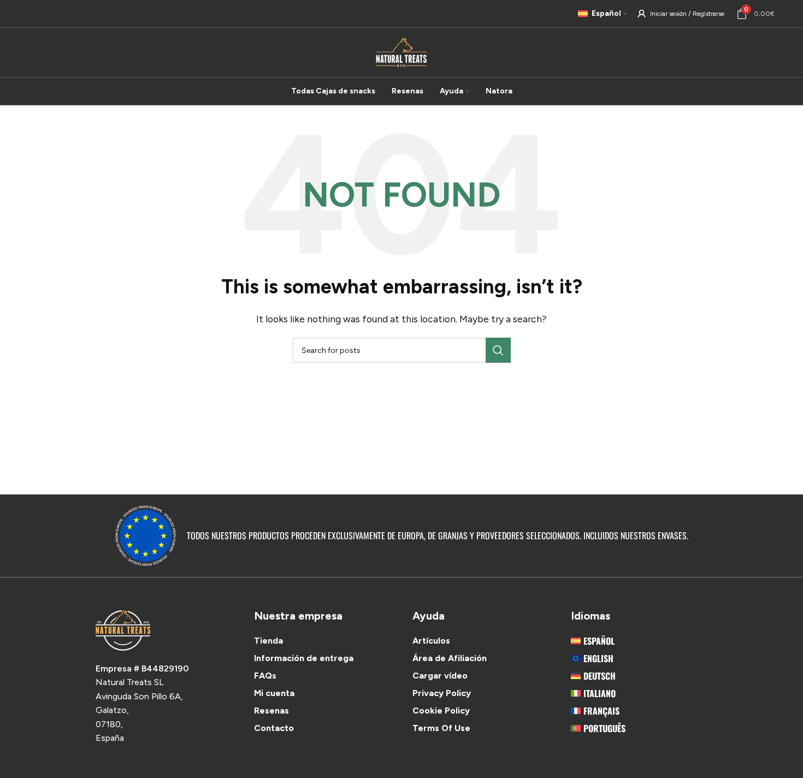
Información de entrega (303, 658)
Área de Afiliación (449, 658)
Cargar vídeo (440, 675)
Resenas (271, 710)
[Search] (498, 350)
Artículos (431, 640)
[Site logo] (401, 51)
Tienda (268, 640)
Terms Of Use (441, 728)
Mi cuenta (274, 693)
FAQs (265, 675)
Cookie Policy (441, 710)
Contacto (274, 728)
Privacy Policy (441, 693)
